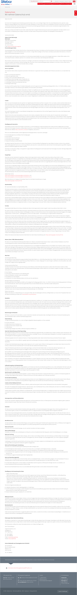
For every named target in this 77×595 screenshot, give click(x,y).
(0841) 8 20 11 (35, 1)
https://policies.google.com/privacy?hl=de (13, 180)
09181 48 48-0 (43, 577)
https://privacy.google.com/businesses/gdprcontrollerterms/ (17, 175)
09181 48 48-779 (64, 579)
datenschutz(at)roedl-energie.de (14, 46)
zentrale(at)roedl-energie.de (46, 580)
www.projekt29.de (12, 538)
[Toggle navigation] (74, 3)
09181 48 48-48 (64, 582)
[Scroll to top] (74, 592)
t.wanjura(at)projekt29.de (13, 537)
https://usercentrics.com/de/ (21, 129)
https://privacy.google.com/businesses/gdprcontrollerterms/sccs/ (18, 177)
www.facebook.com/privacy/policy (29, 294)
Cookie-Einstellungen (62, 591)
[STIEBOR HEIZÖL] (6, 2)
